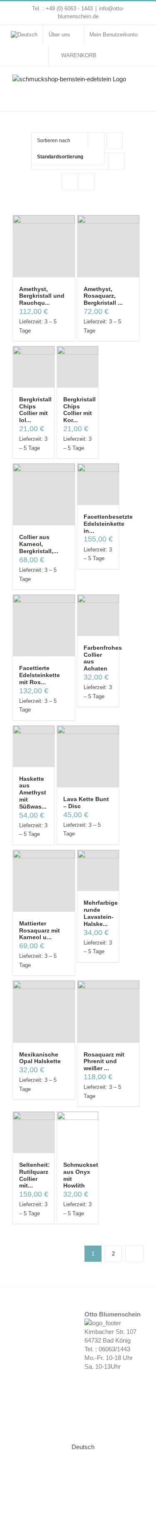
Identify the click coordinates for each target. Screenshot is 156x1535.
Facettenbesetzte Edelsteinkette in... (108, 523)
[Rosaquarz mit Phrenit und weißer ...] (108, 1011)
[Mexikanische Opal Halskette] (44, 1011)
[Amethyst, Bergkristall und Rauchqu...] (44, 246)
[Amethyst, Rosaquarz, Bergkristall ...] (108, 246)
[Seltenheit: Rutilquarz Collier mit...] (33, 1132)
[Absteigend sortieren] (114, 140)
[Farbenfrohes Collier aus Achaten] (98, 615)
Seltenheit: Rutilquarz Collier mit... (34, 1175)
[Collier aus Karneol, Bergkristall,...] (44, 494)
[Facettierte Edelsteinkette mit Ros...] (44, 625)
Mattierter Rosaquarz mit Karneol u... (39, 930)
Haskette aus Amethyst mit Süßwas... (33, 792)
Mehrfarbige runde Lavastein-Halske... (101, 913)
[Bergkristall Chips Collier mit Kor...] (78, 367)
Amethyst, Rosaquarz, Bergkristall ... (103, 296)
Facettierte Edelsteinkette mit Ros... (39, 675)
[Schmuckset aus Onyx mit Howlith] (78, 1132)
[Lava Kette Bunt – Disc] (88, 756)
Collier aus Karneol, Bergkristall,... (38, 544)
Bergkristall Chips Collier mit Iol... (35, 409)
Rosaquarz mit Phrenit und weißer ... (104, 1061)
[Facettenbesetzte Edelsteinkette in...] (98, 484)
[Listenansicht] (86, 181)
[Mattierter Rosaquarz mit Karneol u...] (44, 881)
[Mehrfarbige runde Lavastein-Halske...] (98, 870)
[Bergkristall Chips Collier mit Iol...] (33, 367)
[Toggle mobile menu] (140, 83)
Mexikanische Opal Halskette (40, 1058)
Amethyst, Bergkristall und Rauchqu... (41, 296)
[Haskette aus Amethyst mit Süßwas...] (33, 746)
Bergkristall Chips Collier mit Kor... (79, 409)
